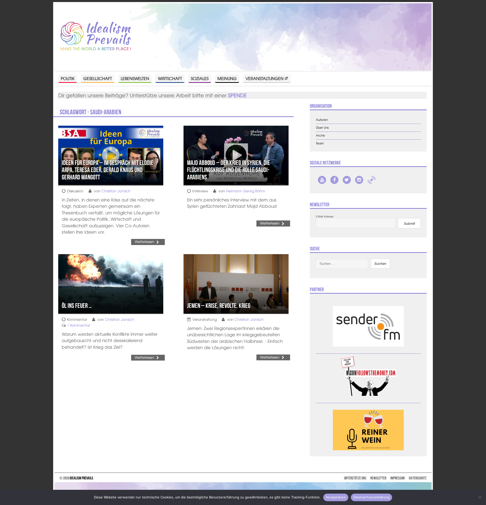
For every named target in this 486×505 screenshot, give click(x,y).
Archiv (320, 135)
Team (320, 143)
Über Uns (322, 127)
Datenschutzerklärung (371, 497)
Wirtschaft (170, 78)
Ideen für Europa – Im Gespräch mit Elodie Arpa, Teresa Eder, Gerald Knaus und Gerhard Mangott (107, 170)
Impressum (397, 478)
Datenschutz (418, 478)
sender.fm (372, 180)
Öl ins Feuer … (77, 305)
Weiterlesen (144, 241)
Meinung (227, 78)
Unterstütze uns (355, 478)
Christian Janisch (116, 190)
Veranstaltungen (265, 78)
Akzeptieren (336, 497)
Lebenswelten (135, 78)
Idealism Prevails (81, 478)
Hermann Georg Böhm (245, 190)
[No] (479, 497)
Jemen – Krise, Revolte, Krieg (218, 305)
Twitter (347, 180)
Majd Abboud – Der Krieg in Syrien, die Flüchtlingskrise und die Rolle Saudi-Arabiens (228, 170)
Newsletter (378, 478)
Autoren (322, 120)
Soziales (200, 78)
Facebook (334, 180)
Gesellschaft (97, 78)
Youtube (322, 180)
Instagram (359, 180)
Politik (67, 78)
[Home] (95, 36)
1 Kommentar (78, 325)
